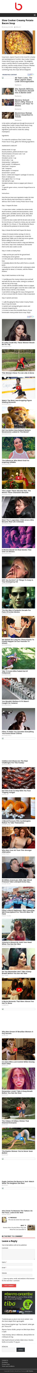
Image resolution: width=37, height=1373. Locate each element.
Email (4, 1267)
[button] (34, 15)
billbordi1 (18, 27)
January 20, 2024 (8, 27)
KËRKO (20, 1350)
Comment (5, 1248)
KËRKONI (5, 1346)
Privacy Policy (6, 1364)
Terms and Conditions (8, 1366)
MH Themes (30, 1371)
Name (4, 1262)
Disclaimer (5, 1362)
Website (4, 1273)
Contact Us (5, 1360)
